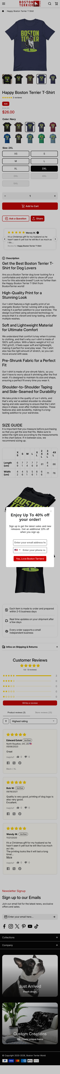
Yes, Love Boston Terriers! (30, 558)
